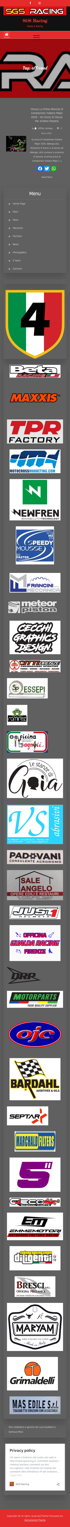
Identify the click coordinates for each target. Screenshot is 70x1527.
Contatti (17, 269)
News (16, 244)
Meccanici (18, 228)
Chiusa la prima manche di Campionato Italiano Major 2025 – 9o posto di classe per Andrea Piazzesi (47, 115)
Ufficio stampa (45, 128)
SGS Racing (35, 20)
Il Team (17, 260)
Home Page (19, 203)
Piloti (15, 212)
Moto (15, 220)
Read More (47, 177)
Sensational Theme (35, 1520)
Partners (17, 236)
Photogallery (19, 252)
